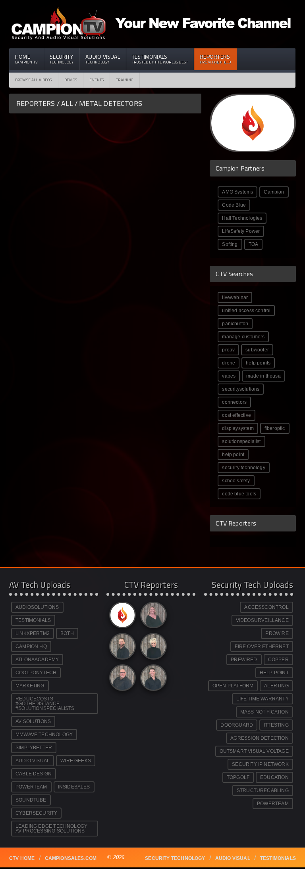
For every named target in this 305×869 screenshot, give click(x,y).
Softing (229, 244)
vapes (229, 376)
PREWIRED (244, 659)
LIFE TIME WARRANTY (262, 699)
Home (26, 58)
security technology (243, 467)
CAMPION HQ (31, 646)
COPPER (278, 659)
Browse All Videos (33, 80)
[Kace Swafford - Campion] (152, 617)
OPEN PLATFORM (232, 686)
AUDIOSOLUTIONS (37, 607)
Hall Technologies (242, 218)
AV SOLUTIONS (33, 721)
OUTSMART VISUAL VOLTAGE (254, 751)
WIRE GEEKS (75, 760)
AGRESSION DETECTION (259, 738)
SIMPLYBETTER (33, 747)
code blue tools (239, 494)
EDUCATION (274, 777)
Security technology (175, 858)
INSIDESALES (74, 787)
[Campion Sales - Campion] (121, 617)
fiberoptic (274, 428)
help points (258, 363)
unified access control (246, 310)
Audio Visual (102, 58)
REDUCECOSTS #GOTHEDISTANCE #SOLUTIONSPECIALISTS (45, 703)
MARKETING (29, 686)
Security (61, 58)
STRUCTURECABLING (263, 790)
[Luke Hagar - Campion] (121, 648)
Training (124, 80)
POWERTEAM (31, 787)
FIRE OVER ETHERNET (261, 646)
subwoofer (257, 350)
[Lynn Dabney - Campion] (152, 648)
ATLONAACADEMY (37, 659)
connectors (234, 402)
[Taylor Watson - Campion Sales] (152, 679)
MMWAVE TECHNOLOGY (44, 734)
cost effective (236, 415)
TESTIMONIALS (33, 620)
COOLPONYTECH (35, 672)
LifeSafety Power (241, 231)
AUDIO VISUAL (32, 760)
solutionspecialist (241, 441)
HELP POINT (274, 672)
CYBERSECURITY (36, 813)
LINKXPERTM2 (32, 633)
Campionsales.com (71, 858)
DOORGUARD (236, 725)
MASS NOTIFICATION (264, 712)
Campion (274, 192)
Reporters (215, 58)
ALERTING (276, 686)
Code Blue (234, 205)
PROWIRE (276, 633)
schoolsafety (236, 480)
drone (228, 363)
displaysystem (237, 428)
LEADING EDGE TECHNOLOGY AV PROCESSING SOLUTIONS (51, 828)
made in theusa (263, 376)
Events (96, 80)
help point (233, 454)
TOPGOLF (238, 777)
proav (228, 350)
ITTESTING (276, 725)
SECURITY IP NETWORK (260, 764)
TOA (254, 244)
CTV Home (22, 858)
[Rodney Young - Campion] (121, 679)
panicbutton (235, 323)
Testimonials (160, 58)
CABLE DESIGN (33, 774)
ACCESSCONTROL (266, 607)
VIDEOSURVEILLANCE (262, 620)
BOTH (67, 633)
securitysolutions (240, 389)
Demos (70, 80)
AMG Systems (237, 192)
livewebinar (235, 297)
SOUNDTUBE (30, 800)
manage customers (243, 337)
